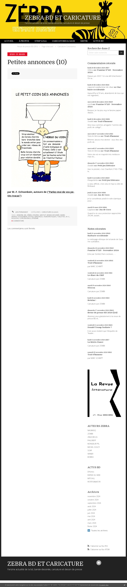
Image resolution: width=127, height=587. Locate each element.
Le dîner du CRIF (96, 275)
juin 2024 (91, 513)
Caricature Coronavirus (67, 46)
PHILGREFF (92, 440)
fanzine (36, 215)
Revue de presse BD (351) (27, 46)
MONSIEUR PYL (93, 444)
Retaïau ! (92, 300)
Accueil (8, 41)
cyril (90, 104)
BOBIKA (91, 457)
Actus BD (98, 41)
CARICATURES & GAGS (50, 212)
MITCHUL (91, 478)
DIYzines (91, 472)
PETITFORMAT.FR (94, 482)
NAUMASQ (92, 430)
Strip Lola (41, 41)
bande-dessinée (53, 215)
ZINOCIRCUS (92, 437)
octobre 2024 (93, 500)
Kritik (84, 41)
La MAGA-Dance (95, 342)
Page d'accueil (47, 46)
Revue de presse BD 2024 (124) (102, 313)
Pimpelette (93, 180)
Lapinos (91, 210)
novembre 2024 (94, 496)
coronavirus (25, 218)
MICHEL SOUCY (94, 447)
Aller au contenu (8, 2)
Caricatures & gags (63, 41)
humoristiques (50, 216)
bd (25, 215)
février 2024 (92, 526)
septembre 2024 (94, 503)
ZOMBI (90, 434)
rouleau (15, 218)
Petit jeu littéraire (106, 165)
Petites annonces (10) (37, 62)
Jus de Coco (104, 195)
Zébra (90, 70)
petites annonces (35, 216)
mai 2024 (91, 516)
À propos (24, 41)
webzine (20, 215)
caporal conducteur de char (100, 87)
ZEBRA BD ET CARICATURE (63, 18)
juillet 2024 (92, 510)
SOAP (90, 450)
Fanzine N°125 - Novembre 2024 (103, 250)
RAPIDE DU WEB (94, 475)
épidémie (35, 218)
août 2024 (92, 506)
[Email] (98, 562)
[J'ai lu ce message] (125, 585)
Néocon (91, 288)
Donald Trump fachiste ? (100, 327)
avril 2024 (91, 520)
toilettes (61, 216)
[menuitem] (10, 41)
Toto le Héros (94, 136)
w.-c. (68, 216)
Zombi (91, 121)
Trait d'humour (105, 121)
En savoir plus (103, 585)
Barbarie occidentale (105, 88)
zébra (29, 215)
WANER (90, 454)
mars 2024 (92, 523)
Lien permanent (21, 212)
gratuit (43, 215)
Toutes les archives (99, 530)
